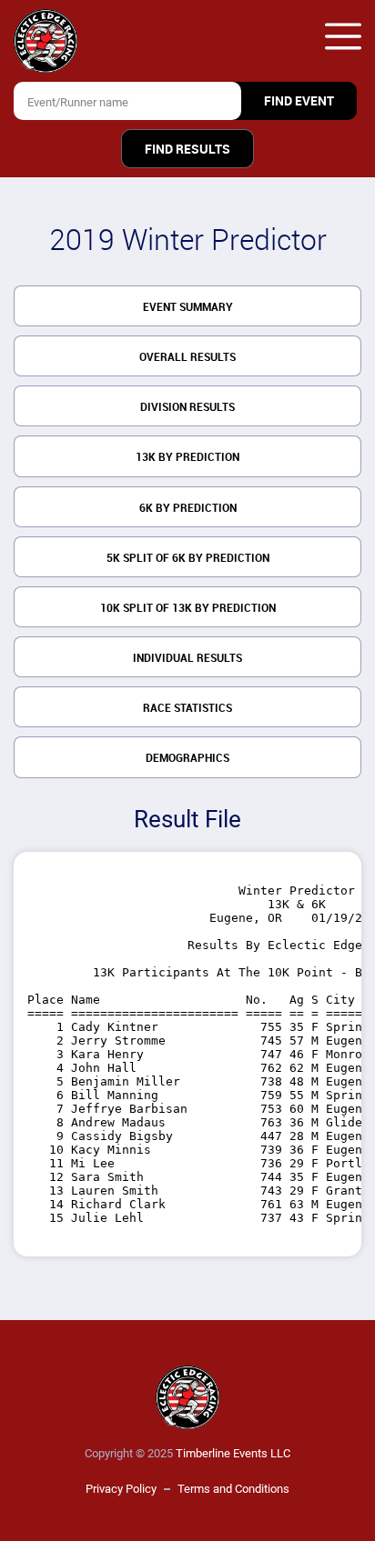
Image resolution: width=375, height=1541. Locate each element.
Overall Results (187, 357)
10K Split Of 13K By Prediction (188, 608)
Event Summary (188, 307)
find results (187, 149)
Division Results (187, 407)
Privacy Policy (121, 1489)
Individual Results (187, 658)
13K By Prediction (187, 457)
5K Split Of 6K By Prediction (187, 558)
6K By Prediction (188, 508)
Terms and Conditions (233, 1489)
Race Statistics (187, 708)
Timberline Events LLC (233, 1453)
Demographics (187, 758)
